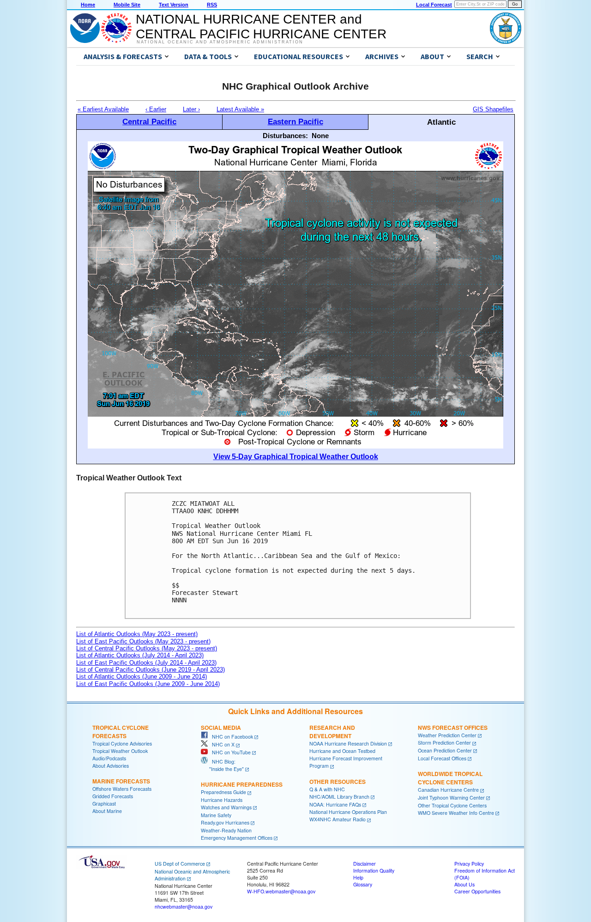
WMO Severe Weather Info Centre (456, 812)
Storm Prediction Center (444, 742)
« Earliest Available (103, 109)
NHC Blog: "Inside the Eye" (222, 765)
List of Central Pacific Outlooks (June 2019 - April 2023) (150, 669)
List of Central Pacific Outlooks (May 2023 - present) (146, 648)
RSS (212, 4)
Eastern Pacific (295, 121)
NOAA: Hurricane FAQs (335, 804)
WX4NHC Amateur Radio (337, 819)
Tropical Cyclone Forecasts (120, 731)
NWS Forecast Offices (453, 727)
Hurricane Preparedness (242, 784)
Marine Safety (216, 815)
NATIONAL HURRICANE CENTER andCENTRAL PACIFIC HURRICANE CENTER (261, 26)
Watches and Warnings (226, 807)
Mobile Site (127, 4)
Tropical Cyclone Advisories (122, 743)
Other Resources (337, 781)
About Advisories (110, 765)
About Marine (107, 810)
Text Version (173, 4)
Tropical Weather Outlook (120, 750)
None (320, 136)
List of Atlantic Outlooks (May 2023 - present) (137, 634)
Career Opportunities (477, 891)
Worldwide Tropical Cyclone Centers (450, 778)
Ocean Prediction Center (445, 750)
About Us (464, 884)
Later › (191, 109)
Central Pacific (149, 121)
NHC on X (221, 744)
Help (358, 877)
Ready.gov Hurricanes (225, 822)
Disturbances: (285, 136)
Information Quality (373, 870)
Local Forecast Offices (442, 758)
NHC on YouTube (229, 752)
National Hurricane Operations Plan (348, 811)
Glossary (362, 884)
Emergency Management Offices (236, 837)
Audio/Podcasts (109, 758)
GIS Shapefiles (493, 109)
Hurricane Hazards (221, 799)
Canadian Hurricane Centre (448, 789)
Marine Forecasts (121, 781)
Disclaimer (364, 863)
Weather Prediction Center (447, 735)
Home (88, 4)
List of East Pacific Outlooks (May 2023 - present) (143, 641)
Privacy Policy (469, 863)
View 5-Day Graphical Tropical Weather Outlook (295, 457)
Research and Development (332, 731)
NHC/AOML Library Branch (339, 796)
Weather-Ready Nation (226, 830)
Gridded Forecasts (112, 796)
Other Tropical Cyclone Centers (452, 805)
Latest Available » (240, 109)
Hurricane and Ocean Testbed (342, 750)
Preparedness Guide (223, 792)
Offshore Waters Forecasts (121, 788)
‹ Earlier (155, 109)
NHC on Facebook (230, 736)
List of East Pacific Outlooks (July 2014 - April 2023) (146, 662)
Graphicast (104, 803)
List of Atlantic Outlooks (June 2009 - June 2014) (141, 676)
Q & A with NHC (327, 789)
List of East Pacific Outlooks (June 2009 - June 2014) (148, 683)
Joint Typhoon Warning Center (451, 797)
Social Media (221, 727)
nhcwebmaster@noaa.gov (183, 906)
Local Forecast (434, 4)
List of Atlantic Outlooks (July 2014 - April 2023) (140, 655)
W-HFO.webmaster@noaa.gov (281, 891)
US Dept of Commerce (180, 863)
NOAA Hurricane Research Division (348, 743)
